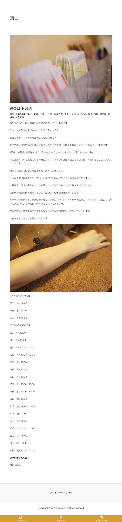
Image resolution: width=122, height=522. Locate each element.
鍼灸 (12, 114)
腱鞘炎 (103, 114)
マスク (67, 114)
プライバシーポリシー (61, 492)
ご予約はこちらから (20, 457)
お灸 (36, 114)
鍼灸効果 (19, 117)
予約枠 (83, 114)
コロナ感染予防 (55, 114)
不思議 (75, 114)
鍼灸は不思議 (21, 108)
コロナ (43, 114)
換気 (90, 114)
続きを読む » (16, 464)
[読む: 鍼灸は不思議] (61, 68)
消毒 (96, 114)
